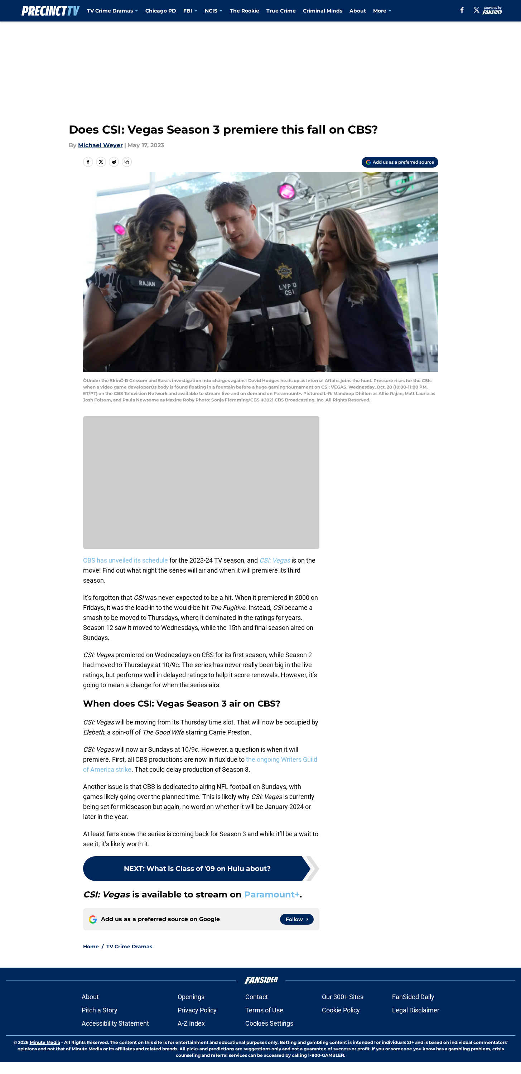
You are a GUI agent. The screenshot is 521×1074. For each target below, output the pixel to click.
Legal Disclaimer (415, 1010)
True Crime (281, 11)
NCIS (211, 11)
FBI (187, 11)
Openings (191, 997)
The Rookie (244, 11)
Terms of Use (264, 1010)
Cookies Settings (269, 1023)
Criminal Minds (322, 11)
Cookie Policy (341, 1010)
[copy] (127, 162)
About (357, 11)
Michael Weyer (100, 145)
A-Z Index (191, 1023)
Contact (256, 997)
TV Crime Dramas (110, 11)
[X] (476, 10)
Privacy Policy (197, 1010)
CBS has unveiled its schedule (125, 560)
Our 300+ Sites (342, 997)
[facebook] (462, 10)
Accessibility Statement (115, 1023)
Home (91, 946)
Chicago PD (160, 11)
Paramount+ (272, 894)
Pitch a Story (99, 1010)
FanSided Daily (413, 997)
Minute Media (45, 1042)
